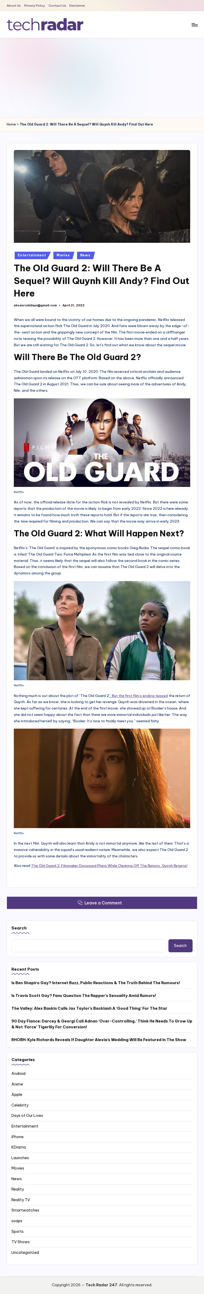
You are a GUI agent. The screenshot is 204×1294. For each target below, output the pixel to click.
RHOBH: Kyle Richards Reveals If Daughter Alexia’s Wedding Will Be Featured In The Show (98, 1039)
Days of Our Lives (27, 1115)
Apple (16, 1094)
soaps (16, 1220)
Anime (17, 1084)
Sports (17, 1231)
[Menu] (194, 24)
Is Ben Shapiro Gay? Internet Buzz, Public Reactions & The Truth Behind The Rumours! (95, 982)
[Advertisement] (102, 77)
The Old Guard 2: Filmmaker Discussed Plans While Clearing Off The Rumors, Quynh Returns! (109, 865)
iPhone (17, 1136)
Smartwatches (25, 1210)
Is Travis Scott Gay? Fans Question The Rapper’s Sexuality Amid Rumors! (83, 995)
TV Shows (20, 1241)
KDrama (18, 1147)
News (85, 255)
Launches (20, 1157)
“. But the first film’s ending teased (138, 695)
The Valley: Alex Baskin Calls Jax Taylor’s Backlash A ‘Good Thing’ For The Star (89, 1008)
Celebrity (19, 1105)
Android (18, 1073)
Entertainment (32, 255)
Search (19, 927)
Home (11, 124)
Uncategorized (25, 1252)
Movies (63, 255)
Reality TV (20, 1199)
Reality (17, 1189)
